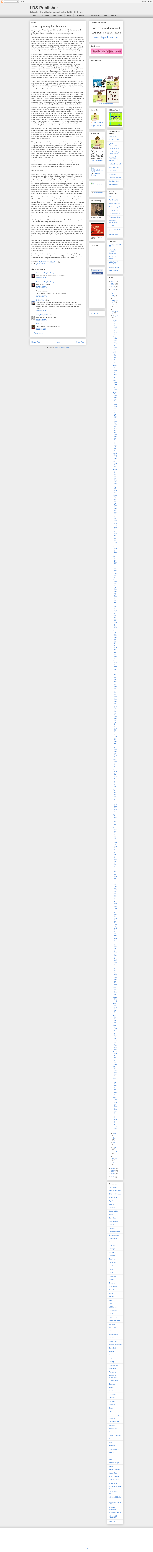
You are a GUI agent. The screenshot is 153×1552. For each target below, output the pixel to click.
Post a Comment (39, 333)
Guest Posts (113, 1286)
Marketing (112, 1324)
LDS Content (113, 1307)
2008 (113, 1168)
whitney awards (114, 1449)
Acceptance (113, 1197)
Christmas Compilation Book (115, 327)
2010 (113, 287)
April (114, 1147)
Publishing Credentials (112, 1376)
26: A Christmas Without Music (115, 595)
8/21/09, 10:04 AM (41, 320)
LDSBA (111, 1314)
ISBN (110, 1300)
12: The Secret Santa (115, 807)
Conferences (113, 1238)
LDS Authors (57, 15)
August (115, 316)
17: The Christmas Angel (115, 751)
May (114, 1142)
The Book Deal (114, 181)
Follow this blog (97, 273)
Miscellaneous (113, 1334)
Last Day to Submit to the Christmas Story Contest (115, 616)
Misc (110, 1331)
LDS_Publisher (98, 122)
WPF (110, 1459)
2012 (113, 281)
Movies (111, 1338)
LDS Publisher (44, 7)
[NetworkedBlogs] (97, 272)
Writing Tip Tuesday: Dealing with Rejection (115, 420)
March (115, 1152)
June (114, 1138)
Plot (110, 1355)
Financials (112, 1276)
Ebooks (111, 1266)
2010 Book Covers (115, 1190)
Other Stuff (112, 1348)
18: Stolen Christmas (115, 739)
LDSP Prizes (113, 1317)
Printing (111, 1361)
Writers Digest (113, 234)
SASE (111, 1411)
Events (111, 1273)
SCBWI (111, 226)
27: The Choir (115, 582)
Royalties (112, 1404)
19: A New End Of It (115, 727)
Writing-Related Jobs (115, 357)
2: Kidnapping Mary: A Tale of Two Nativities (115, 953)
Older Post (80, 342)
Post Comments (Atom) (62, 347)
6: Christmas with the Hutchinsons (115, 890)
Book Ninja (112, 136)
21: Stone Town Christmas (115, 697)
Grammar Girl (113, 210)
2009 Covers (113, 1187)
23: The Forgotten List (115, 665)
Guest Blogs (80, 15)
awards (111, 1204)
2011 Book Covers (115, 1194)
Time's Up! (115, 496)
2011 (113, 284)
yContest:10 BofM (115, 1512)
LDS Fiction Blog (114, 1310)
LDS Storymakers (115, 214)
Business (112, 1228)
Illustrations (112, 1290)
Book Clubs (112, 1218)
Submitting (112, 1432)
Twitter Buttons (98, 192)
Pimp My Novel (114, 167)
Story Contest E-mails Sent (115, 343)
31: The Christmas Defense (115, 538)
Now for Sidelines (114, 1018)
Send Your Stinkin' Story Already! (115, 1105)
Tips (110, 1439)
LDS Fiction (45, 15)
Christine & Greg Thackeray (45, 273)
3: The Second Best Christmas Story (115, 932)
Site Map (114, 15)
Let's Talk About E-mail (115, 385)
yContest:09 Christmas (43, 264)
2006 (113, 1174)
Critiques (112, 1255)
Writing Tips (113, 1473)
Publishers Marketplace (113, 221)
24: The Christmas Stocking (115, 652)
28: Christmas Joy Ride (115, 572)
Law (110, 1303)
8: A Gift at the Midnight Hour (115, 859)
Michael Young (114, 267)
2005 (113, 1177)
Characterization (114, 1231)
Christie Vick (40, 300)
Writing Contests (114, 1469)
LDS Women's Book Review (113, 263)
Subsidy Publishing (115, 1435)
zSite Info (112, 1521)
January (115, 1163)
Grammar (112, 1283)
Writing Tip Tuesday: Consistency (115, 1086)
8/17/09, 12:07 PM (41, 296)
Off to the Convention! (115, 1071)
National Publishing (115, 1344)
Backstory (112, 1208)
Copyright (112, 1249)
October (115, 305)
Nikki (37, 324)
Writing (111, 1466)
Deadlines (112, 1259)
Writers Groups (114, 1463)
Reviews (111, 1401)
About (69, 15)
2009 (113, 289)
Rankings (112, 1391)
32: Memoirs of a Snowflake (115, 523)
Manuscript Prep (114, 1320)
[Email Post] (59, 262)
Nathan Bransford (115, 164)
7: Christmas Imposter (115, 874)
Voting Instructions (115, 455)
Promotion (112, 1368)
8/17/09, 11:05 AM (41, 287)
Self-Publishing (114, 1415)
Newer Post (35, 342)
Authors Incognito (115, 207)
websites (112, 1445)
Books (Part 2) (115, 999)
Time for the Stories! (115, 991)
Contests (112, 1242)
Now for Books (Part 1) (115, 1008)
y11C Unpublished (115, 1480)
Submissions (113, 1428)
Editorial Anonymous (113, 144)
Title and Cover (115, 464)
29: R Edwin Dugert (115, 560)
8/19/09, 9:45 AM (41, 311)
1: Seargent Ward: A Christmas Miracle (115, 975)
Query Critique (114, 1380)
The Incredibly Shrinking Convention (115, 1041)
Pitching (111, 1351)
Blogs (111, 1214)
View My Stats (95, 314)
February (115, 1158)
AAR (110, 196)
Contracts (112, 1245)
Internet (111, 1296)
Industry (111, 1293)
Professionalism (114, 1365)
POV (110, 1358)
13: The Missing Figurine (115, 794)
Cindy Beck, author (42, 315)
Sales (111, 1408)
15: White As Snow (115, 774)
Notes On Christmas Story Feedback (115, 400)
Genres (111, 1279)
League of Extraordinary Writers (113, 158)
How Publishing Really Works (114, 152)
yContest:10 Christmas (113, 1517)
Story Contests (94, 15)
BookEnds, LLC (114, 140)
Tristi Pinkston (113, 270)
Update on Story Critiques (115, 372)
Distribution (112, 1262)
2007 (113, 1171)
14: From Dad (115, 783)
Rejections (112, 1394)
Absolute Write (114, 200)
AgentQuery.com (114, 203)
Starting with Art (115, 1027)
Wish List (112, 1452)
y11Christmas (113, 1483)
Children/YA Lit (114, 1235)
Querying (112, 1384)
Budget (111, 1225)
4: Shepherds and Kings (115, 916)
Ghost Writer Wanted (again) (115, 1058)
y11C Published (114, 1476)
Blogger (87, 1548)
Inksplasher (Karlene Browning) (113, 251)
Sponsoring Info (114, 1421)
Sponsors (112, 1425)
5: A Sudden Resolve (115, 904)
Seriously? (112, 1418)
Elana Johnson (114, 148)
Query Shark (113, 174)
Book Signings (113, 1221)
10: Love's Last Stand (115, 833)
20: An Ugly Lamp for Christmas (115, 713)
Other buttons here (97, 160)
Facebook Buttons (95, 174)
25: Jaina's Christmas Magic (115, 637)
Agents (111, 1201)
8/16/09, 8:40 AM (41, 278)
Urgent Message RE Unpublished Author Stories (115, 481)
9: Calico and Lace (115, 845)
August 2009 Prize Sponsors (115, 1123)
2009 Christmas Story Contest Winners (115, 441)
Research (112, 1397)
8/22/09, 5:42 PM (41, 329)
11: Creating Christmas (115, 819)
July (114, 1133)
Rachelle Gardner (115, 177)
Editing (111, 1269)
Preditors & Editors (115, 217)
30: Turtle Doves (115, 550)
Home (34, 15)
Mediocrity (112, 1327)
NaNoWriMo (113, 1341)
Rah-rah (111, 1387)
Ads (105, 15)
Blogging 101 (113, 1211)
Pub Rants (112, 171)
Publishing (112, 1372)
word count (112, 1456)
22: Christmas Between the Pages (115, 680)
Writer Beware (113, 184)
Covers (111, 1252)
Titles (110, 1442)
